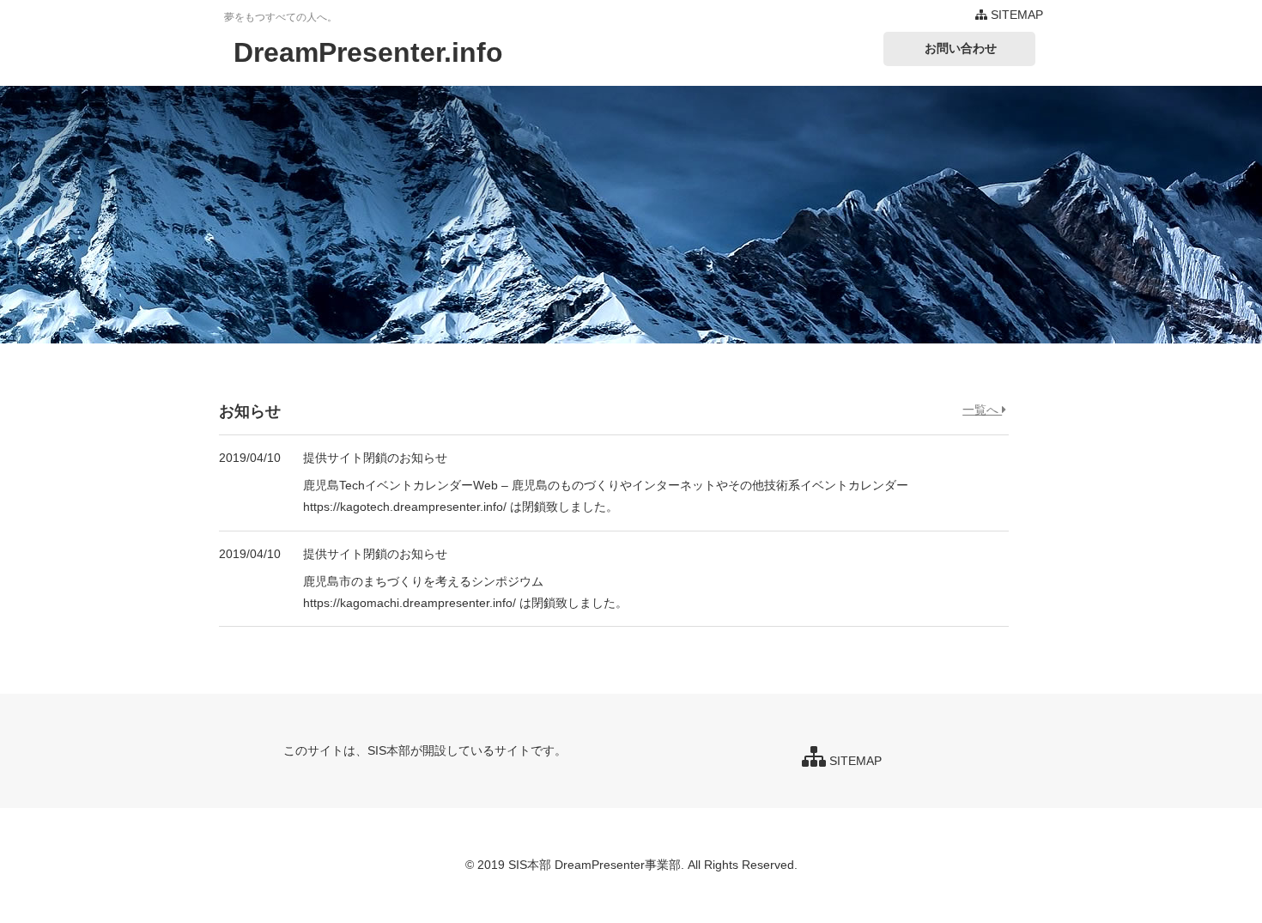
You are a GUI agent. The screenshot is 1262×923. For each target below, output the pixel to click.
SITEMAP (1015, 14)
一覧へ (982, 409)
